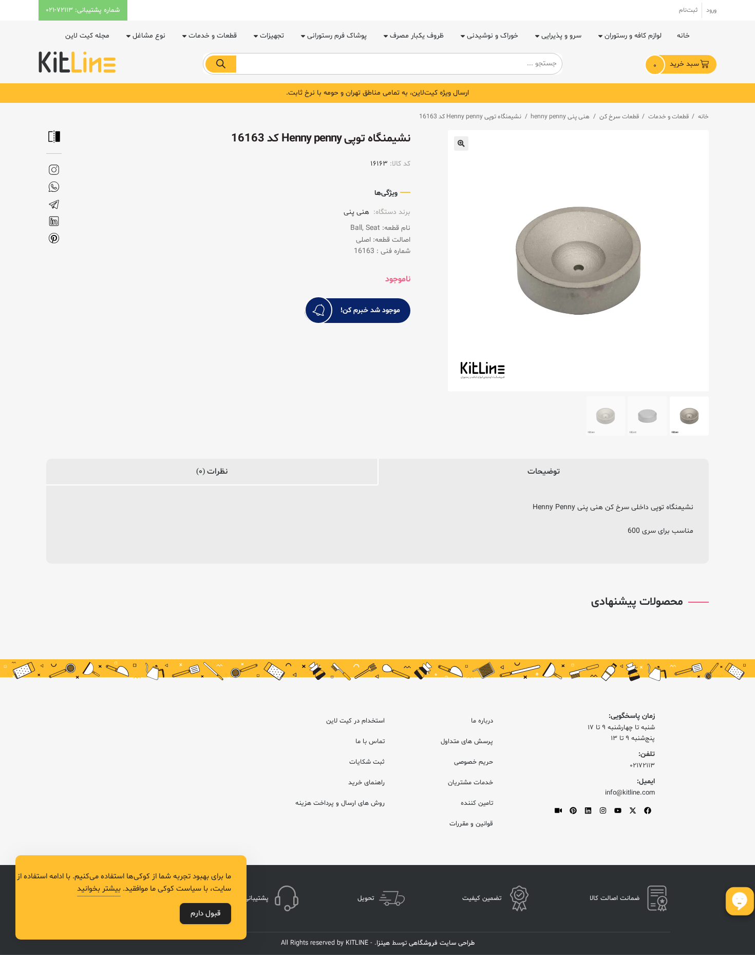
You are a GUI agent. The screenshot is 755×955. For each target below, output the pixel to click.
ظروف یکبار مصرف (417, 36)
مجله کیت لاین (87, 36)
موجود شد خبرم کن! (370, 310)
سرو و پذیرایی (561, 36)
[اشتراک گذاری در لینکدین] (54, 221)
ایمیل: (646, 781)
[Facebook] (647, 810)
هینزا (383, 943)
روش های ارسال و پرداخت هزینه (340, 803)
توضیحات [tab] (543, 471)
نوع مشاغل (149, 36)
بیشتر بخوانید (99, 889)
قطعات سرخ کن (619, 117)
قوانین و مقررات (471, 823)
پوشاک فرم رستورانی (337, 36)
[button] (461, 143)
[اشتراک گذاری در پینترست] (54, 238)
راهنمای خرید (366, 782)
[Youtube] (618, 810)
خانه (683, 36)
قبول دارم (205, 913)
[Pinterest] (573, 810)
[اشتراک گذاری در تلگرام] (54, 204)
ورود (711, 10)
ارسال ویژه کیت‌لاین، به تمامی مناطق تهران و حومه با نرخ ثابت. (377, 93)
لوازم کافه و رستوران (633, 36)
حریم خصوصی (473, 762)
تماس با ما (370, 741)
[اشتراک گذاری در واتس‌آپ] (54, 187)
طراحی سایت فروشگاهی (441, 943)
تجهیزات (272, 36)
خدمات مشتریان (470, 782)
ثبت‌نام (688, 10)
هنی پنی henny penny (560, 117)
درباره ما (482, 721)
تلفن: (646, 754)
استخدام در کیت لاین (355, 721)
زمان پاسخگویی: (632, 716)
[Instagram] (603, 810)
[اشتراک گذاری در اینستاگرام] (54, 170)
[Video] (558, 810)
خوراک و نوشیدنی (492, 36)
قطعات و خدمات (212, 36)
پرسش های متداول (467, 741)
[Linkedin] (588, 810)
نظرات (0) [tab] (212, 471)
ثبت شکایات (367, 762)
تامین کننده (477, 803)
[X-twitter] (633, 810)
